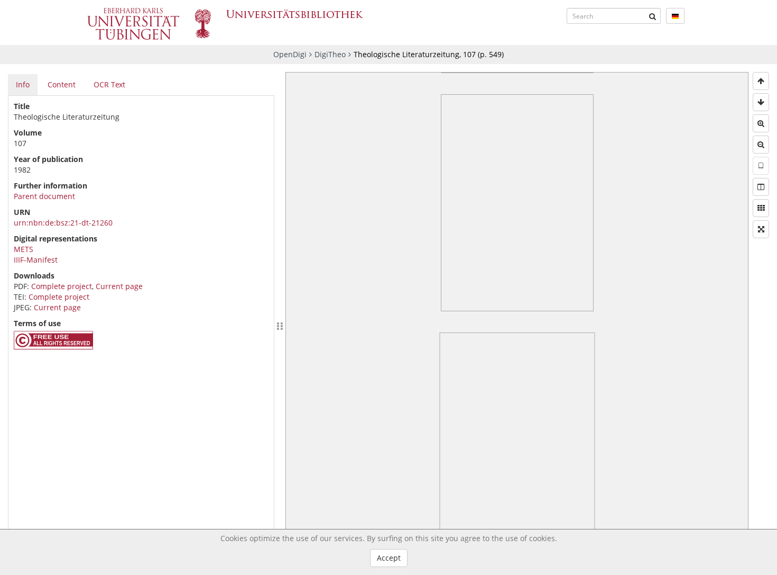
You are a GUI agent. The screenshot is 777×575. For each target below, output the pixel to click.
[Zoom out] (761, 145)
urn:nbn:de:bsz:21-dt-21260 (63, 223)
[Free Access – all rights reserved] (53, 347)
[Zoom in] (761, 123)
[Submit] (653, 16)
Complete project (61, 286)
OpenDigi (290, 54)
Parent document (44, 196)
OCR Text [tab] (109, 84)
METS (23, 249)
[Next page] (761, 102)
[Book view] (761, 187)
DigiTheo (330, 54)
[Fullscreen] (761, 229)
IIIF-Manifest (36, 260)
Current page (119, 286)
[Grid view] (761, 208)
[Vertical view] (761, 166)
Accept (389, 558)
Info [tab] (23, 84)
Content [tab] (62, 84)
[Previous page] (761, 81)
